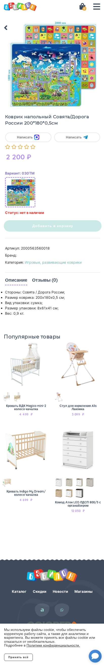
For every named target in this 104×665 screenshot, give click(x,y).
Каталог (19, 591)
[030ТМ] (20, 192)
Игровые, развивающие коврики (53, 262)
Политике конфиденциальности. (53, 645)
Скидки (39, 591)
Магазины (83, 591)
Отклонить (53, 657)
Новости (60, 591)
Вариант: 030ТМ (20, 173)
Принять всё (18, 657)
